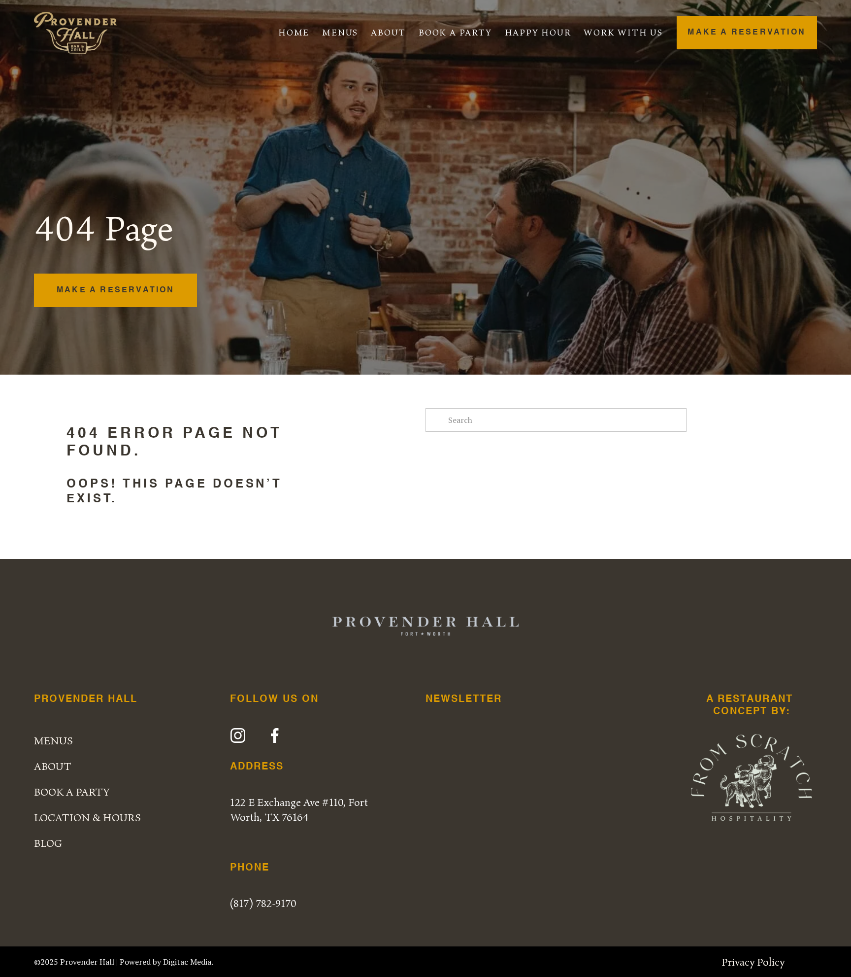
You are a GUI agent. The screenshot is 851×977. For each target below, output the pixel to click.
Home (293, 32)
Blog (48, 843)
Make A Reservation (746, 32)
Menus (340, 32)
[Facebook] (275, 735)
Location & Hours (87, 817)
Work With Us (623, 32)
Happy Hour (538, 32)
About (388, 32)
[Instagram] (238, 735)
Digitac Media (187, 961)
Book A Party (455, 32)
